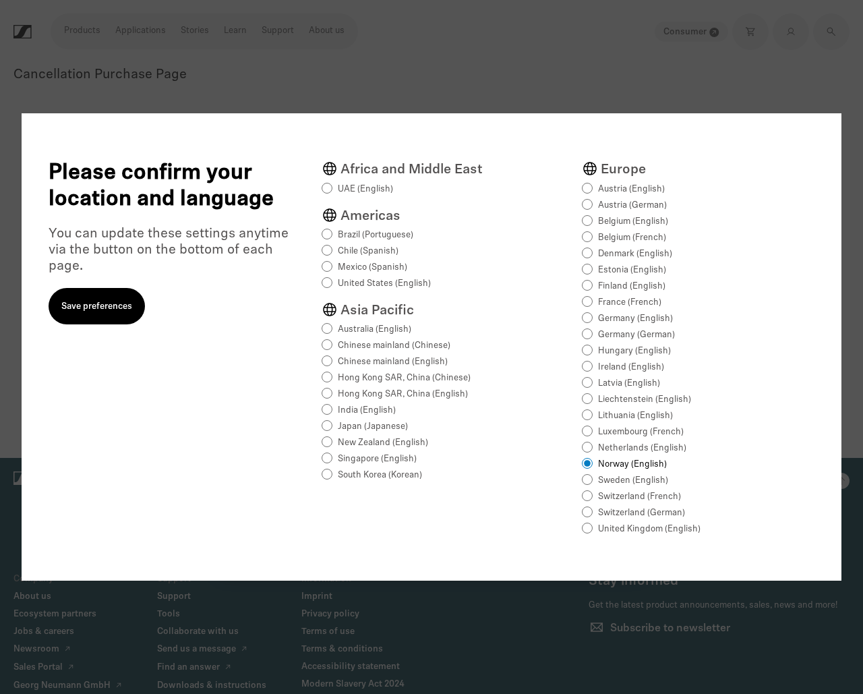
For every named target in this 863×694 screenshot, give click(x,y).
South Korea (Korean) (380, 475)
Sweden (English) (633, 480)
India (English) (367, 410)
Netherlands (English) (642, 448)
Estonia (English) (632, 270)
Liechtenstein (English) (644, 399)
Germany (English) (635, 318)
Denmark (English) (635, 254)
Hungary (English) (634, 351)
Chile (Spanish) (368, 251)
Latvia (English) (629, 383)
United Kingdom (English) (649, 529)
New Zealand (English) (383, 442)
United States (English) (384, 283)
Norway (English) (632, 464)
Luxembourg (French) (641, 432)
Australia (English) (374, 329)
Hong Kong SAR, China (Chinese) (404, 378)
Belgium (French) (632, 237)
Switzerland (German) (641, 513)
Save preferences (96, 306)
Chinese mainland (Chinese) (394, 345)
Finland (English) (631, 286)
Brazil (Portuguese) (375, 235)
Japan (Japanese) (373, 426)
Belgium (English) (633, 221)
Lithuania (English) (635, 415)
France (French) (629, 302)
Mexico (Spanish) (372, 267)
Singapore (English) (377, 459)
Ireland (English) (631, 367)
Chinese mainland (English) (393, 361)
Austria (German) (632, 205)
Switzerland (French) (639, 496)
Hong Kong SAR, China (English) (403, 394)
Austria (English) (631, 189)
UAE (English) (365, 189)
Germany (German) (636, 334)
